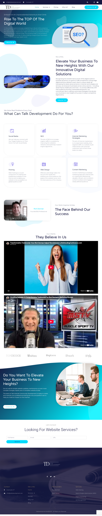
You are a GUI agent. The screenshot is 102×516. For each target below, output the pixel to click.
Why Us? (65, 7)
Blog (73, 7)
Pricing (56, 7)
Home (37, 7)
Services (45, 7)
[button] (87, 2)
